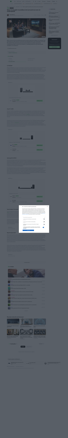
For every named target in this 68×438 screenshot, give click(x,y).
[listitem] (34, 217)
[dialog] (34, 219)
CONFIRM (28, 230)
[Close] (47, 206)
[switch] (44, 219)
